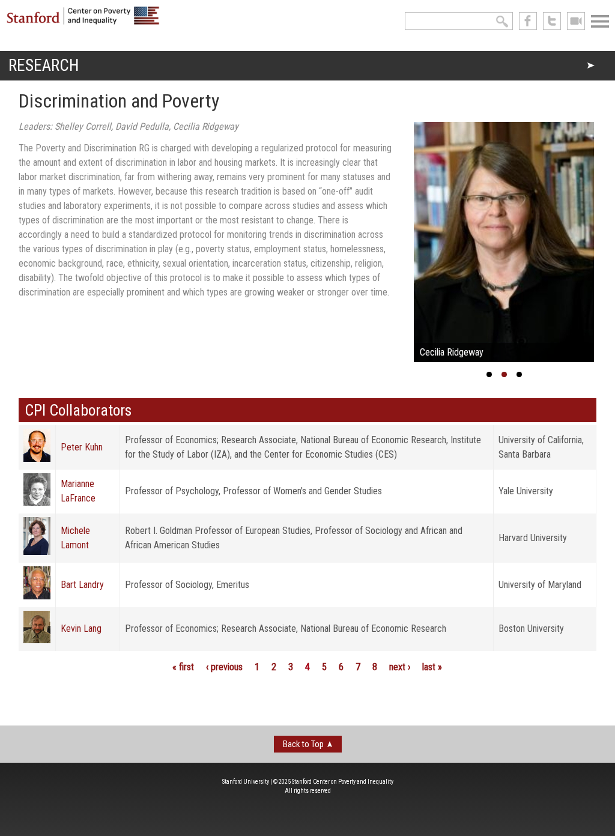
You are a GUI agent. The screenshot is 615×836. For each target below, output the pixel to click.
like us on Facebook (528, 21)
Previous (396, 245)
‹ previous (224, 667)
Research (43, 65)
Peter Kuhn (82, 447)
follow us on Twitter (552, 21)
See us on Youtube (576, 21)
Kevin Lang (81, 628)
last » (432, 667)
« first (183, 667)
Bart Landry (82, 584)
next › (399, 667)
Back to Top (303, 744)
